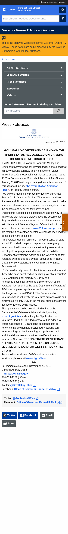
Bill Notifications (17, 68)
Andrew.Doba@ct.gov (15, 373)
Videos (11, 95)
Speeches (13, 88)
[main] (34, 280)
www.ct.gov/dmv (36, 358)
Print (11, 423)
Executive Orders (18, 75)
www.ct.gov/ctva (11, 316)
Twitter (11, 415)
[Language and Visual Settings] (62, 10)
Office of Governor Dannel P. (35, 389)
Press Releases (16, 82)
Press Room (10, 59)
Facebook (30, 415)
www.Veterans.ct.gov (45, 228)
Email (49, 415)
